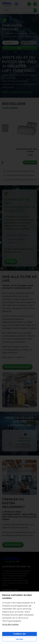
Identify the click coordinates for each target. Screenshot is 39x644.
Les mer (19, 639)
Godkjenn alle (19, 634)
